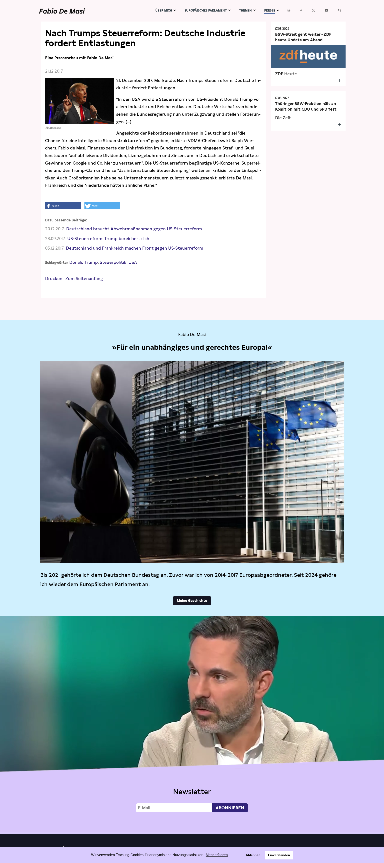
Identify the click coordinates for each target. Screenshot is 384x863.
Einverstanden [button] (279, 855)
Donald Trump (83, 262)
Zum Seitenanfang (84, 278)
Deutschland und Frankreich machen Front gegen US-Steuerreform (134, 248)
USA (132, 262)
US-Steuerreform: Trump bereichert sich (108, 238)
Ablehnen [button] (253, 855)
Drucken (53, 278)
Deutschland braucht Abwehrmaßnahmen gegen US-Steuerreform (134, 228)
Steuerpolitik (113, 262)
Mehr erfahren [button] (217, 855)
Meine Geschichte (192, 601)
